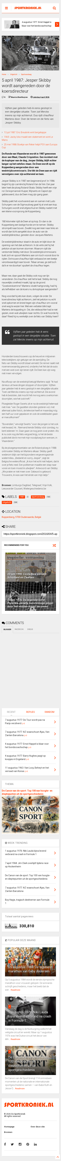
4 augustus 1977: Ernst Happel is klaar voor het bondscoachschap (36, 24)
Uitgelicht (13, 74)
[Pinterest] (27, 1144)
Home (4, 74)
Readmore (15, 990)
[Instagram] (20, 1144)
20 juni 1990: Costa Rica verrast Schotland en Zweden (26, 575)
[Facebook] (5, 1144)
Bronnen (8, 1132)
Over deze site (38, 1127)
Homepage (9, 1127)
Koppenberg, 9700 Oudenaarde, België (21, 517)
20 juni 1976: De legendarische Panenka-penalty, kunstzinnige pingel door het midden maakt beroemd (30, 603)
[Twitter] (12, 1144)
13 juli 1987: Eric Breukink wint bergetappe (25, 132)
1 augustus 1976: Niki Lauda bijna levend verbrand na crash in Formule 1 (29, 1016)
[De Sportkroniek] (28, 8)
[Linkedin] (35, 1144)
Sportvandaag (26, 74)
